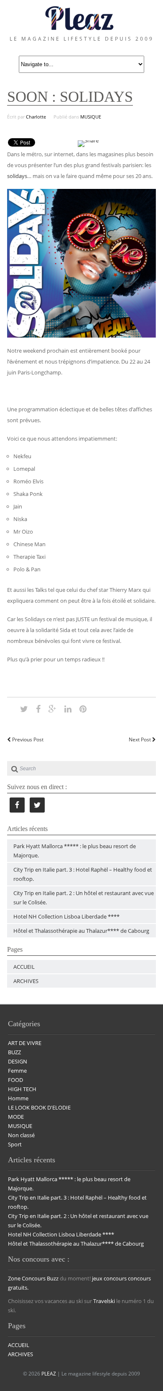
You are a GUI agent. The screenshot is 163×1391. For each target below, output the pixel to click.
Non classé (21, 1135)
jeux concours (109, 1278)
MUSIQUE (90, 117)
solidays (17, 176)
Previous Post (27, 739)
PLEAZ (48, 1373)
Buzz (53, 1278)
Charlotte (36, 117)
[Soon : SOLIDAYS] (24, 708)
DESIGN (17, 1061)
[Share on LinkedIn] (68, 708)
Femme (17, 1070)
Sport (15, 1144)
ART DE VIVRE (24, 1043)
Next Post (140, 739)
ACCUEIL (24, 966)
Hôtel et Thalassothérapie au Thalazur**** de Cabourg (81, 930)
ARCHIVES (25, 981)
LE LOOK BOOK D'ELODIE (39, 1107)
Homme (18, 1098)
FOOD (15, 1080)
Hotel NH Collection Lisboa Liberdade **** (66, 916)
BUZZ (14, 1052)
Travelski (104, 1301)
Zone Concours (27, 1278)
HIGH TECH (22, 1089)
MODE (16, 1116)
